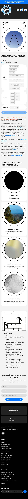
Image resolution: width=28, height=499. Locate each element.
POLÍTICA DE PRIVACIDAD (7, 472)
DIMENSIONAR (4, 446)
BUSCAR (3, 483)
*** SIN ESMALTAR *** (14, 88)
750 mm (12, 99)
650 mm (12, 96)
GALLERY (3, 462)
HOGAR (3, 442)
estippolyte (12, 72)
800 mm (17, 99)
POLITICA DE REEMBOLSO (7, 474)
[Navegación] (25, 10)
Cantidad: (5, 107)
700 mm (17, 96)
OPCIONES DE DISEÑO (6, 449)
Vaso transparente (14, 66)
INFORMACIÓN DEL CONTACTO (8, 481)
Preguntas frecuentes (5, 451)
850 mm (12, 102)
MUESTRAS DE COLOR (6, 455)
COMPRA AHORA (5, 444)
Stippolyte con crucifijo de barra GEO (16, 85)
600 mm (17, 93)
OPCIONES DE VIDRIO (10, 135)
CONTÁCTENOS (5, 464)
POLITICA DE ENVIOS (6, 479)
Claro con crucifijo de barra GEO (16, 76)
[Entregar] (25, 491)
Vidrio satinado (13, 69)
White (2, 58)
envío (2, 62)
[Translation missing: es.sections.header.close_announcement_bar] (27, 1)
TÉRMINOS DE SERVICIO (7, 476)
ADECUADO (4, 453)
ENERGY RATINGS (5, 460)
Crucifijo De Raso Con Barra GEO (16, 80)
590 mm (12, 93)
